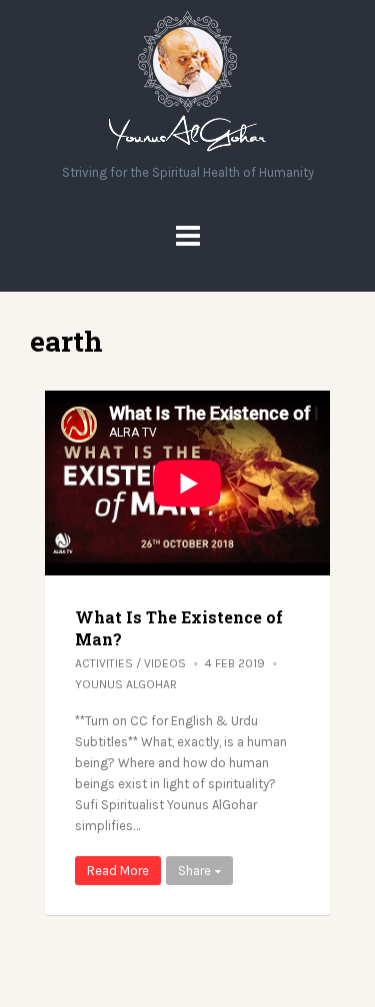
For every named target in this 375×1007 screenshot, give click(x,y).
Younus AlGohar (126, 684)
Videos (165, 663)
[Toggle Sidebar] (188, 236)
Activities (104, 663)
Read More (118, 870)
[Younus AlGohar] (187, 151)
